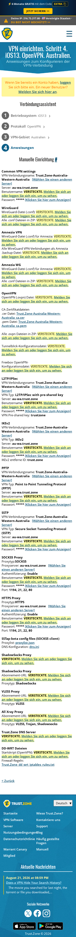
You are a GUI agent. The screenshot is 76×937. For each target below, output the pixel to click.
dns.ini (34, 647)
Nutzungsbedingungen (19, 832)
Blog (39, 832)
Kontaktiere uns (48, 820)
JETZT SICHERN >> (38, 11)
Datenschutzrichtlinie (19, 839)
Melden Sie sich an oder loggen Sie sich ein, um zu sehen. (36, 194)
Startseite (10, 813)
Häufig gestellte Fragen (47, 841)
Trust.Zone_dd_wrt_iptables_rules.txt (28, 764)
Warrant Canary (15, 849)
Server (8, 826)
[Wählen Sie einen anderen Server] (34, 567)
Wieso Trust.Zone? (49, 813)
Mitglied (9, 855)
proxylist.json (25, 643)
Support (42, 826)
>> (30, 22)
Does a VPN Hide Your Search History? (33, 883)
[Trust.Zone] (7, 33)
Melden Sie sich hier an (37, 91)
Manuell (42, 849)
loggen (65, 82)
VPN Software (13, 820)
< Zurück (8, 781)
